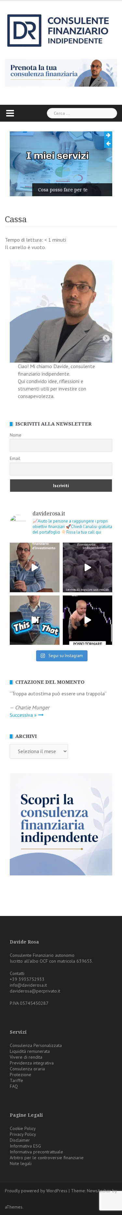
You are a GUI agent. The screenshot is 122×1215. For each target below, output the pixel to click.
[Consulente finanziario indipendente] (61, 30)
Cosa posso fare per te (63, 189)
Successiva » (23, 715)
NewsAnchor (99, 1191)
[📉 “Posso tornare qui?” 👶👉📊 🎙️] (88, 620)
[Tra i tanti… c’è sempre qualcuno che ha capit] (88, 567)
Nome (15, 435)
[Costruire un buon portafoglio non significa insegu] (35, 567)
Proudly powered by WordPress (36, 1191)
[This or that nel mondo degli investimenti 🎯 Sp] (35, 620)
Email (15, 458)
